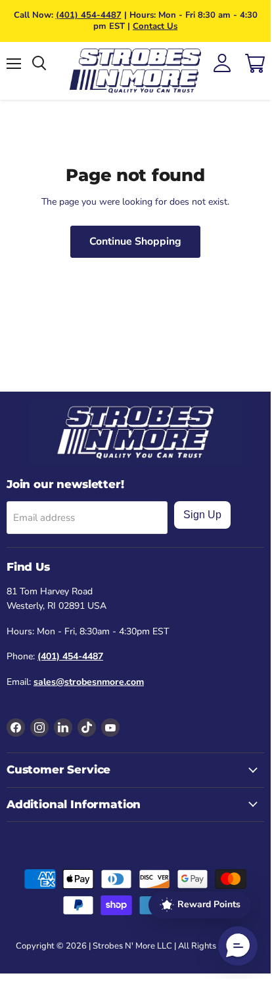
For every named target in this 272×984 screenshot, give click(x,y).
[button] (238, 946)
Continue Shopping (135, 241)
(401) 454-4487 (89, 15)
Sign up (202, 514)
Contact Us (155, 26)
